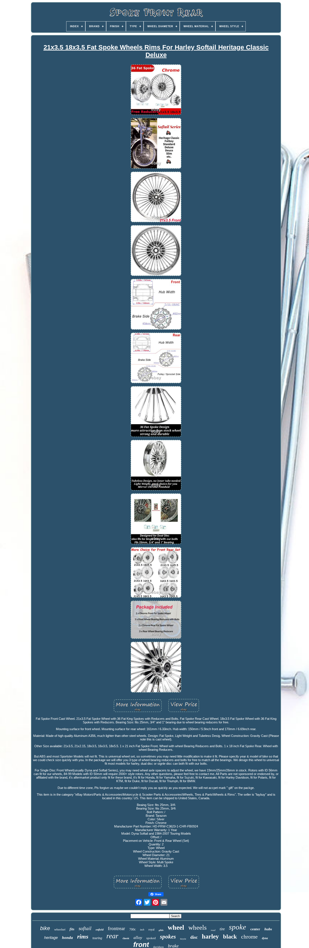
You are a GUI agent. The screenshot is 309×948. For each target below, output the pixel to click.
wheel (176, 927)
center (255, 929)
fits (72, 929)
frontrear (116, 928)
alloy (137, 937)
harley (210, 936)
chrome (249, 937)
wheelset (59, 929)
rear (112, 936)
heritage (51, 938)
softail (85, 928)
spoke (237, 927)
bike (45, 928)
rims (82, 936)
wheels (197, 927)
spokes (168, 936)
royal (151, 929)
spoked (151, 938)
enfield (100, 929)
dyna (265, 938)
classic (126, 938)
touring (97, 938)
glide (161, 930)
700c (132, 929)
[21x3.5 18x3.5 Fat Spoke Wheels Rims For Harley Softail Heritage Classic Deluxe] (156, 90)
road (213, 930)
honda (67, 937)
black (230, 936)
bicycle (183, 939)
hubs (268, 929)
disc (194, 937)
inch (142, 929)
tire (222, 929)
